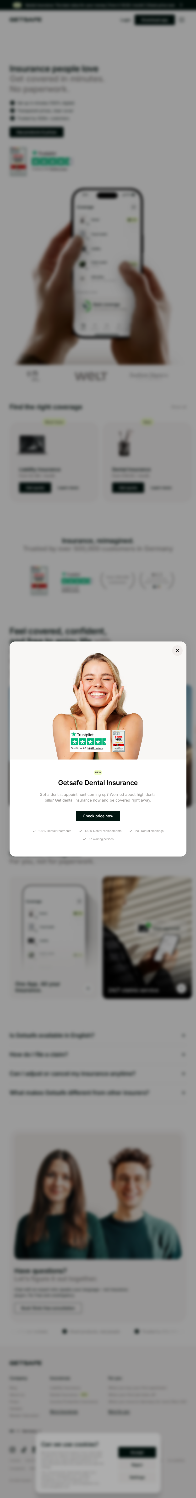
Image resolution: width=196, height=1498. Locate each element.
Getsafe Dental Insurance (98, 783)
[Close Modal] (177, 650)
